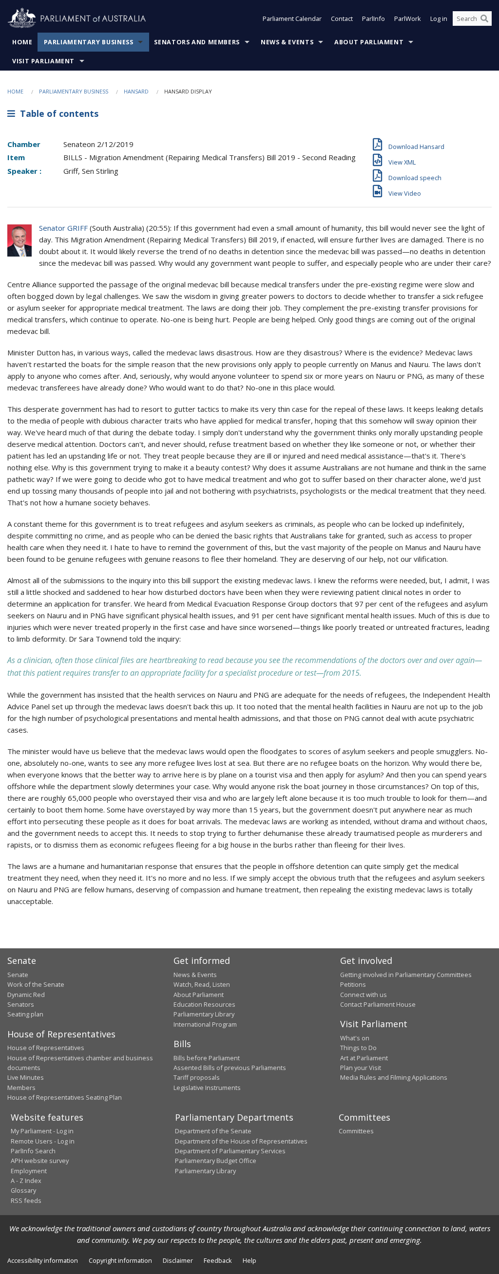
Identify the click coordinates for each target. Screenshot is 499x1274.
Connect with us (363, 994)
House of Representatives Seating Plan (64, 1097)
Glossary (23, 1190)
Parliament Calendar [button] (292, 18)
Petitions (353, 984)
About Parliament (368, 42)
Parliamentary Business (89, 42)
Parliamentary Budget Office (215, 1160)
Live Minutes (25, 1077)
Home (22, 42)
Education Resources (204, 1004)
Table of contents (56, 113)
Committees (356, 1130)
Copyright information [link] (120, 1260)
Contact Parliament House (378, 1004)
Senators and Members (197, 42)
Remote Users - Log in (43, 1141)
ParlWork (407, 18)
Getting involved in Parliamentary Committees (406, 974)
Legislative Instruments (207, 1087)
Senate (17, 974)
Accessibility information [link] (42, 1260)
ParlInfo (373, 18)
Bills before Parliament (206, 1057)
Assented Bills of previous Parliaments (229, 1067)
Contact (342, 18)
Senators (20, 1004)
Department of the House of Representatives (241, 1141)
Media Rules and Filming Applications (393, 1077)
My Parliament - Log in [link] (42, 1130)
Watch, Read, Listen (201, 984)
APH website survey (40, 1160)
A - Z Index (26, 1180)
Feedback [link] (218, 1260)
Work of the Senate (35, 984)
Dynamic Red (26, 994)
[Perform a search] (484, 18)
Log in (438, 18)
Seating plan (25, 1014)
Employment (29, 1170)
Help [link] (249, 1260)
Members (21, 1087)
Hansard (136, 91)
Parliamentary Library (203, 1014)
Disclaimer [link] (178, 1260)
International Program (205, 1024)
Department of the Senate (213, 1130)
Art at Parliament (364, 1057)
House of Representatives (45, 1047)
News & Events (287, 42)
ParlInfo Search (33, 1150)
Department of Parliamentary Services (230, 1150)
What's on (354, 1038)
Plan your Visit (360, 1067)
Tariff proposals (196, 1077)
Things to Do (358, 1047)
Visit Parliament (43, 61)
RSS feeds (26, 1200)
